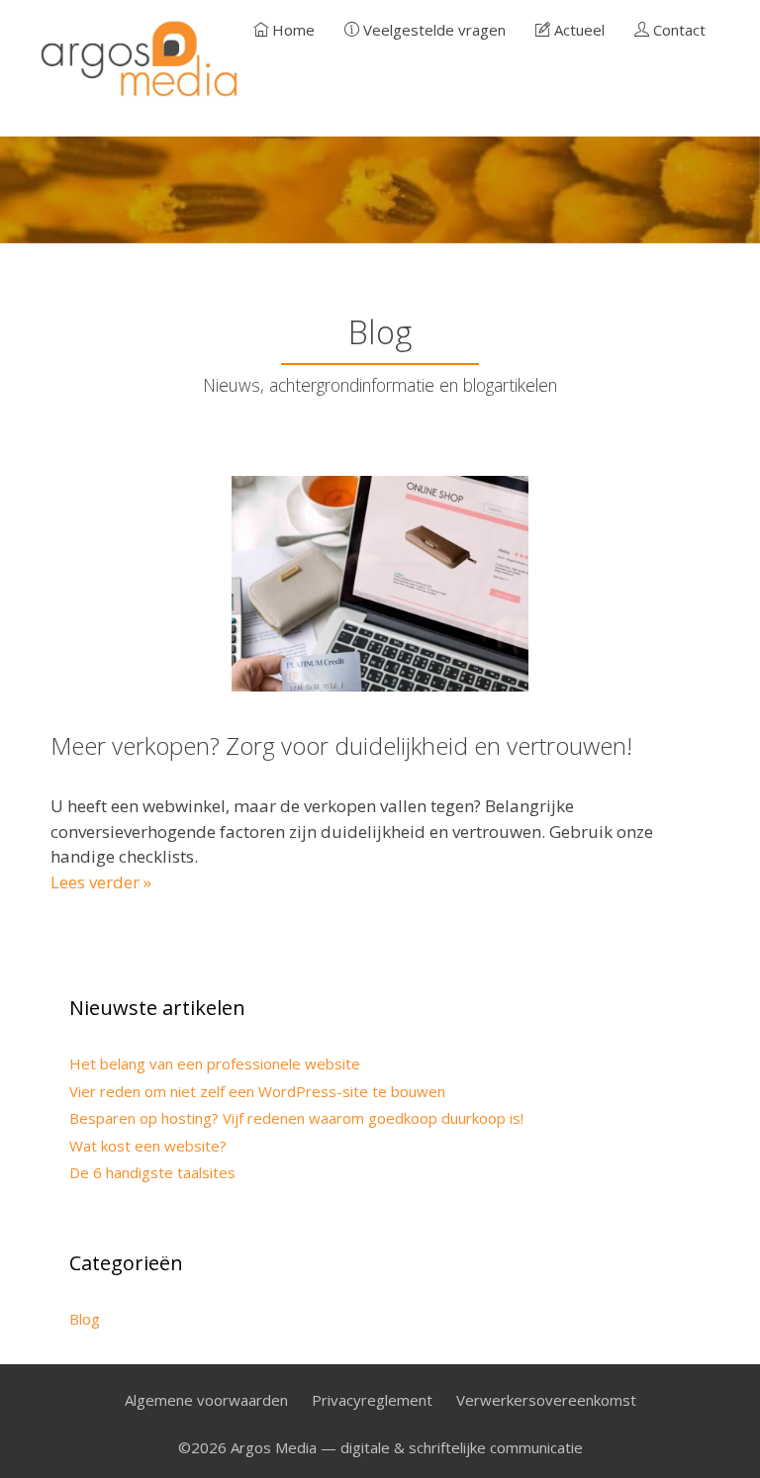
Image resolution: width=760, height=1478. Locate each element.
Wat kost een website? (148, 1145)
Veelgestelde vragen (432, 30)
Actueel (577, 30)
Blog (84, 1319)
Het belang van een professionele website (214, 1063)
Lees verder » (100, 882)
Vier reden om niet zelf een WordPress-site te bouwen (257, 1091)
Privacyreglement (372, 1400)
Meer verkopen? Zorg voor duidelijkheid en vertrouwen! (341, 745)
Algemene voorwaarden (206, 1400)
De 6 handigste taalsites (152, 1172)
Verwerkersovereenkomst (546, 1400)
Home (291, 30)
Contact (677, 30)
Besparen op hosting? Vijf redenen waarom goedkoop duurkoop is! (296, 1118)
